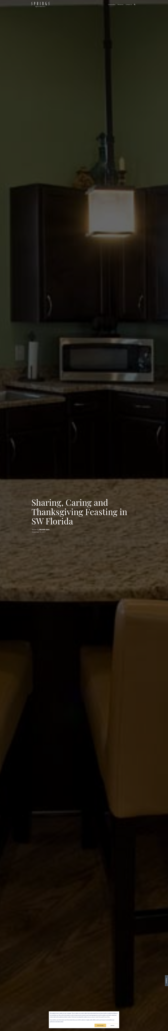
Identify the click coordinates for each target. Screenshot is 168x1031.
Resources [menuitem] (120, 4)
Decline (112, 1025)
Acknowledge (100, 1025)
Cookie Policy (98, 1017)
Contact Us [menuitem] (129, 4)
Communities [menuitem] (111, 4)
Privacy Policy (106, 1017)
